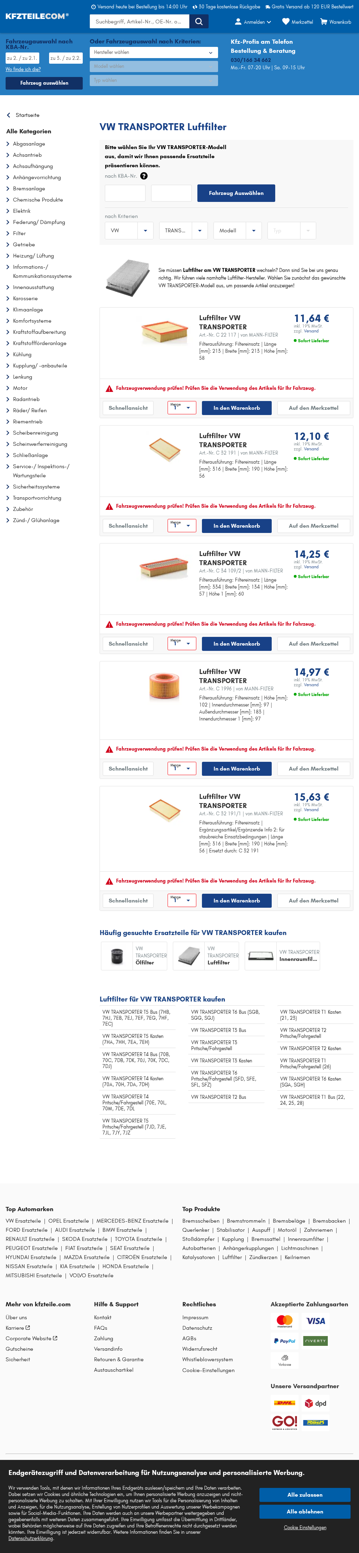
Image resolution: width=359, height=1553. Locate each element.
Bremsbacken (329, 1221)
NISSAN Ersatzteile (29, 1266)
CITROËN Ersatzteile (142, 1257)
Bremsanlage (29, 188)
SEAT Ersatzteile (130, 1248)
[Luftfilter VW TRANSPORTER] (165, 332)
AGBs (189, 1338)
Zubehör (23, 509)
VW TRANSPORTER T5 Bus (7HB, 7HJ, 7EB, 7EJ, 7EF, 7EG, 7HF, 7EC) (136, 1018)
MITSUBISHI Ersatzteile (34, 1275)
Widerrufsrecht (199, 1349)
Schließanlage (30, 455)
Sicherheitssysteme (36, 486)
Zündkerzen (263, 1257)
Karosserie (25, 298)
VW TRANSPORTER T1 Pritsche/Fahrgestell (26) (305, 1064)
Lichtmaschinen (299, 1248)
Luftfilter (232, 1257)
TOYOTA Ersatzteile (138, 1239)
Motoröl (287, 1230)
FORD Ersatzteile (27, 1230)
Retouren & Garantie (119, 1359)
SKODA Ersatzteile (85, 1239)
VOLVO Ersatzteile (91, 1275)
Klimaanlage (28, 309)
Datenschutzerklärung (30, 1538)
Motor (20, 388)
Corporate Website (29, 1338)
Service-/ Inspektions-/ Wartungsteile (41, 471)
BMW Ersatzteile (122, 1230)
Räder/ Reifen (30, 410)
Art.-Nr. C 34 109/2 (241, 571)
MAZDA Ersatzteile (87, 1257)
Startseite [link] (28, 115)
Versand (311, 331)
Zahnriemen (318, 1230)
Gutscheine (19, 1349)
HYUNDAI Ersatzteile (31, 1257)
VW (134, 113)
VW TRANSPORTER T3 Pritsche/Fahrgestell (214, 1046)
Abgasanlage (29, 143)
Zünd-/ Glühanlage (36, 520)
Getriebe (24, 244)
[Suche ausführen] (199, 21)
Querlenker (195, 1230)
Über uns (16, 1317)
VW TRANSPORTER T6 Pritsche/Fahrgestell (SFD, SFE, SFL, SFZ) (223, 1079)
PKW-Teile (111, 113)
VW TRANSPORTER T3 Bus (218, 1030)
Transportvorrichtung (37, 497)
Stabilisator (231, 1230)
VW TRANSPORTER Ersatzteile (223, 113)
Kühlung (22, 354)
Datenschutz (197, 1328)
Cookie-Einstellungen (208, 1370)
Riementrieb (27, 421)
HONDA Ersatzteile (125, 1266)
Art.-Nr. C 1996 (236, 689)
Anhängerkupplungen (248, 1248)
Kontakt (102, 1317)
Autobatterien (199, 1248)
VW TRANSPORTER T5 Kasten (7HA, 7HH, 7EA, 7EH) (132, 1039)
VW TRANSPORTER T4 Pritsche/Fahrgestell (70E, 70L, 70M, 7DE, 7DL (134, 1103)
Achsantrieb (27, 155)
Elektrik (22, 211)
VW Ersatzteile (23, 1221)
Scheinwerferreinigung (40, 444)
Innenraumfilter (306, 1239)
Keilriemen (297, 1257)
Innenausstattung (33, 287)
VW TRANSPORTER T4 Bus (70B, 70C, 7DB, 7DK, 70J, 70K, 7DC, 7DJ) (136, 1060)
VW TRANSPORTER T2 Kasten (310, 1049)
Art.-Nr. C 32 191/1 (241, 814)
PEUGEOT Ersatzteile (32, 1248)
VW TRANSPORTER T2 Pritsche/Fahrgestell (303, 1033)
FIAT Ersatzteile (84, 1248)
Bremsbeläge (289, 1221)
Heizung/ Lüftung (33, 255)
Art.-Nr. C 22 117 (238, 335)
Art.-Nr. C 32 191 (238, 453)
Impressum (195, 1317)
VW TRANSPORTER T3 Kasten (221, 1061)
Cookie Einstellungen (305, 1528)
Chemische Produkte (38, 199)
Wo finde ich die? (23, 69)
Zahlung (103, 1338)
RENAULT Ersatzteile (30, 1239)
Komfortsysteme (32, 320)
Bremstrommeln (246, 1221)
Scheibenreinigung (35, 432)
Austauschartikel (114, 1370)
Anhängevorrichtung (37, 177)
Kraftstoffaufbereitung (39, 332)
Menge (175, 404)
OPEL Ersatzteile (68, 1221)
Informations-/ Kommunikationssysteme (42, 271)
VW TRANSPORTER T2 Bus (218, 1097)
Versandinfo (108, 1349)
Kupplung (233, 1239)
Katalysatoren (198, 1257)
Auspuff (261, 1230)
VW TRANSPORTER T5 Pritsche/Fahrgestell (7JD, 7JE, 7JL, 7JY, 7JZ (134, 1127)
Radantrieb (26, 399)
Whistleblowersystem (207, 1359)
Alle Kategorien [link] (28, 131)
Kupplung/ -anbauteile (40, 365)
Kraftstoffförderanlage (40, 343)
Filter (19, 233)
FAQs (100, 1328)
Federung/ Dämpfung (39, 222)
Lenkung (22, 376)
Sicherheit (18, 1359)
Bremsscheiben (200, 1221)
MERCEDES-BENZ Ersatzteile (132, 1221)
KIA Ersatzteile (77, 1266)
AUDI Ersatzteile (75, 1230)
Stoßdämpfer (198, 1239)
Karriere (15, 1328)
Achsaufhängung (33, 166)
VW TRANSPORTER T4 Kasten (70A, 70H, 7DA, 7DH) (132, 1082)
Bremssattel (265, 1239)
